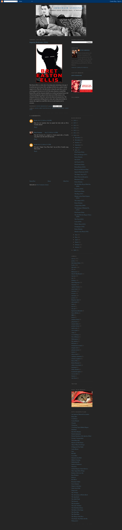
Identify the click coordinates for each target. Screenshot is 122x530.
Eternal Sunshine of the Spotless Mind (81, 436)
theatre (73, 376)
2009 (74, 250)
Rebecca (73, 477)
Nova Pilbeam (75, 337)
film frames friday (75, 263)
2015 (74, 123)
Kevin (35, 120)
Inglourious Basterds (76, 311)
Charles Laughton (76, 358)
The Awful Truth (75, 499)
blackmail (74, 367)
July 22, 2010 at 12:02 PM (45, 120)
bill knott (73, 343)
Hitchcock (74, 272)
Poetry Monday (79, 157)
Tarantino (73, 284)
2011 (74, 133)
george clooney (75, 326)
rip (72, 278)
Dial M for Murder (76, 432)
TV (72, 269)
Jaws (72, 451)
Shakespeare (74, 339)
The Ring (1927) (79, 194)
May (76, 237)
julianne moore (75, 350)
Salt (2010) (77, 159)
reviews (73, 293)
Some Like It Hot (75, 488)
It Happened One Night (77, 447)
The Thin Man (75, 512)
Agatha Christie (75, 287)
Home (49, 181)
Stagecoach (74, 490)
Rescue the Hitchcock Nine (82, 169)
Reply (35, 127)
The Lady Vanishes (76, 505)
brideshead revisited (76, 345)
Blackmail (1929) (79, 179)
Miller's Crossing (75, 460)
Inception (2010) (79, 189)
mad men (73, 295)
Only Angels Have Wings (78, 471)
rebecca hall (74, 354)
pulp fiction (74, 321)
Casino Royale (75, 421)
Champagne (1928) (79, 226)
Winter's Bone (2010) (80, 224)
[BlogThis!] (56, 106)
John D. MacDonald (76, 274)
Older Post (66, 181)
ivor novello (74, 374)
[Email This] (54, 106)
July (76, 150)
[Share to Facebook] (59, 106)
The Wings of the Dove (77, 516)
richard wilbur (75, 324)
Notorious (74, 466)
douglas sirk (74, 348)
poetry (73, 261)
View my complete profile (79, 67)
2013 (74, 128)
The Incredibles (75, 503)
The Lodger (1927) (79, 200)
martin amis (74, 328)
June (76, 235)
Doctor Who (74, 361)
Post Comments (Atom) (43, 185)
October (77, 142)
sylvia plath (74, 330)
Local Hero (74, 455)
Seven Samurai (75, 484)
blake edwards (75, 369)
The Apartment (75, 497)
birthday (73, 280)
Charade (73, 423)
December (77, 137)
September (78, 145)
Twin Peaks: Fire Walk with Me (79, 518)
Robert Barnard (75, 363)
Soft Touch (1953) (79, 162)
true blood (74, 378)
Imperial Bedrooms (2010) (81, 172)
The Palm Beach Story (77, 508)
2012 (74, 130)
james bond (74, 289)
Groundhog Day (75, 440)
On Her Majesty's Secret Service (79, 469)
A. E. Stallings (75, 334)
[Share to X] (57, 106)
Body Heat (74, 416)
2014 (74, 125)
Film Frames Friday (79, 152)
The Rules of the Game (77, 510)
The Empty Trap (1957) (81, 174)
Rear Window (75, 475)
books (37, 108)
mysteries (73, 291)
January (77, 247)
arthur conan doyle (76, 365)
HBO (72, 315)
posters (73, 298)
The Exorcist (74, 501)
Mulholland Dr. (75, 462)
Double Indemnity (76, 434)
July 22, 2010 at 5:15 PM (44, 144)
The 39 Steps (74, 492)
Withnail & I (74, 521)
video (72, 332)
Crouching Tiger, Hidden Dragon (79, 427)
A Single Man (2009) (80, 205)
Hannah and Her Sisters (77, 442)
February (77, 244)
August (77, 147)
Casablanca (74, 418)
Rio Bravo (74, 479)
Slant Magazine (75, 282)
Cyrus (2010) (78, 221)
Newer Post (32, 181)
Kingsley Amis (75, 300)
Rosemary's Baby (75, 482)
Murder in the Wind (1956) (81, 231)
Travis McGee (75, 313)
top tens (73, 276)
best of (73, 306)
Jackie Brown (74, 449)
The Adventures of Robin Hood (79, 495)
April (76, 239)
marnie (73, 352)
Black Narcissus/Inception (81, 177)
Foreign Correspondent (77, 438)
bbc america (74, 341)
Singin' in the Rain (76, 486)
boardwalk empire (76, 371)
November (78, 140)
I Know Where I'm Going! (78, 445)
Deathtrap (74, 429)
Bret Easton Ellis (45, 108)
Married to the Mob (76, 458)
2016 (74, 120)
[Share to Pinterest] (61, 106)
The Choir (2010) (79, 219)
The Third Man (75, 514)
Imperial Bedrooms (58, 108)
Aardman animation (76, 356)
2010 (74, 135)
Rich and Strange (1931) (81, 154)
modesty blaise (75, 319)
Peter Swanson (38, 132)
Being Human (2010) (80, 167)
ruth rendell (74, 302)
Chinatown (74, 425)
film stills (73, 267)
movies (73, 258)
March (77, 242)
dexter (73, 317)
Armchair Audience (68, 7)
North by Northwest (76, 464)
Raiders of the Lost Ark (77, 473)
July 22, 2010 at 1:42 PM (51, 132)
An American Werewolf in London (80, 414)
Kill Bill (73, 453)
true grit (73, 308)
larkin (73, 304)
